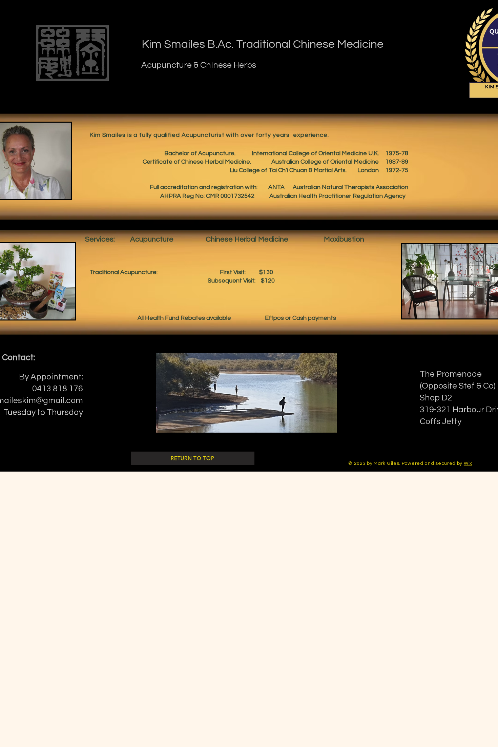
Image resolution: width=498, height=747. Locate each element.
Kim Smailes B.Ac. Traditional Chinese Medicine (262, 44)
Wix (468, 463)
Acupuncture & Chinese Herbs (198, 65)
